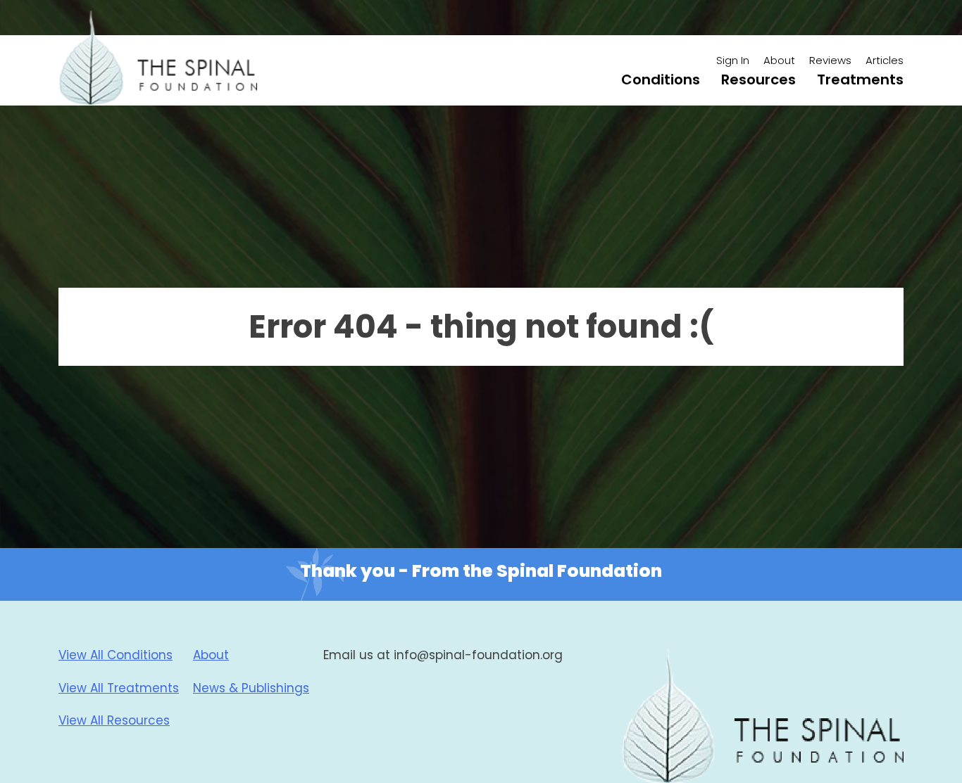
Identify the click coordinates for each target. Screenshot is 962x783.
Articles (885, 60)
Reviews (830, 60)
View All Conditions (115, 655)
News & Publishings (251, 688)
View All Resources (114, 720)
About (779, 60)
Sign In (732, 60)
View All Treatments (118, 688)
